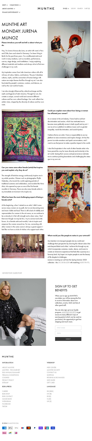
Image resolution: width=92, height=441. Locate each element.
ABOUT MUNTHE (8, 367)
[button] (80, 8)
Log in (73, 8)
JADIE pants (84, 262)
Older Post (17, 273)
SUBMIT (68, 339)
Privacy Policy (8, 380)
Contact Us (51, 372)
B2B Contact (7, 396)
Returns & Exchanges (56, 377)
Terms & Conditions (10, 375)
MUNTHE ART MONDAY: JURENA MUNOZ (19, 31)
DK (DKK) (50, 391)
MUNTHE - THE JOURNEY (11, 370)
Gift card (51, 382)
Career (5, 391)
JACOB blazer (63, 262)
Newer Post (7, 273)
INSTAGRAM (6, 401)
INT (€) (49, 394)
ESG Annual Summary (11, 372)
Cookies (5, 377)
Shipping (50, 375)
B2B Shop (6, 394)
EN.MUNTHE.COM (13, 423)
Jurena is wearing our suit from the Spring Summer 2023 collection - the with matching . (69, 261)
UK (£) (49, 401)
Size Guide (51, 380)
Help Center (51, 367)
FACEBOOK (6, 404)
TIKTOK (4, 406)
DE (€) (49, 396)
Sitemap (5, 382)
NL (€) (49, 399)
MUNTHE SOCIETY (69, 312)
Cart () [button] (87, 8)
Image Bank (7, 399)
